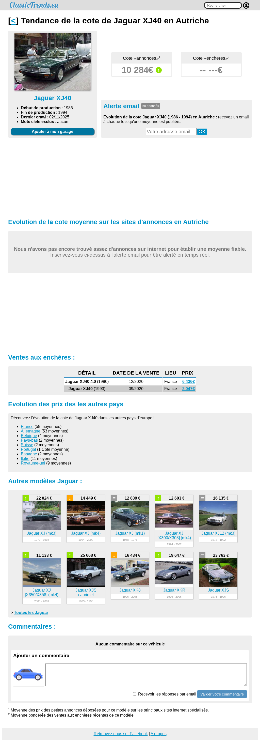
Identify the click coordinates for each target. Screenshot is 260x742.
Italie (25, 458)
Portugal (28, 449)
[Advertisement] (130, 177)
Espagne (29, 454)
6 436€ (188, 381)
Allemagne (30, 431)
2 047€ (188, 389)
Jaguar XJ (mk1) (130, 533)
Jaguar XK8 (130, 590)
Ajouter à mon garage (52, 131)
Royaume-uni (33, 463)
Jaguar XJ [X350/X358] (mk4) (41, 592)
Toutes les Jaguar (31, 612)
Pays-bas (29, 440)
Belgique (29, 436)
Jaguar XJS (218, 590)
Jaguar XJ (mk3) (41, 533)
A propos (159, 734)
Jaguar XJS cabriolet (85, 592)
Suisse (27, 445)
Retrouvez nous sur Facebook (121, 734)
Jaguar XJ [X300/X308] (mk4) (174, 535)
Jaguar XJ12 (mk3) (218, 533)
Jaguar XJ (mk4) (86, 533)
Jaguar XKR (174, 590)
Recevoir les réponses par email (166, 694)
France (27, 426)
